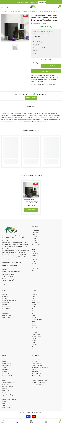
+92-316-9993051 (7, 276)
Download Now (42, 2)
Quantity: (35, 63)
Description (30, 106)
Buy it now (46, 71)
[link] (11, 160)
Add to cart (51, 66)
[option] (15, 27)
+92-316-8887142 (7, 281)
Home (4, 11)
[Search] (7, 7)
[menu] (2, 7)
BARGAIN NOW (31, 98)
